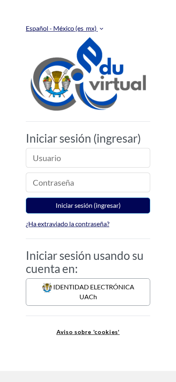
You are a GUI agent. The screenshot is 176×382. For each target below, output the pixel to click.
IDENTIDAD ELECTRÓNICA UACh (93, 291)
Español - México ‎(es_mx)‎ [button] (62, 28)
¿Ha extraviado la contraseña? (67, 223)
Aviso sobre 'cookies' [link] (88, 331)
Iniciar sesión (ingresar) (88, 205)
